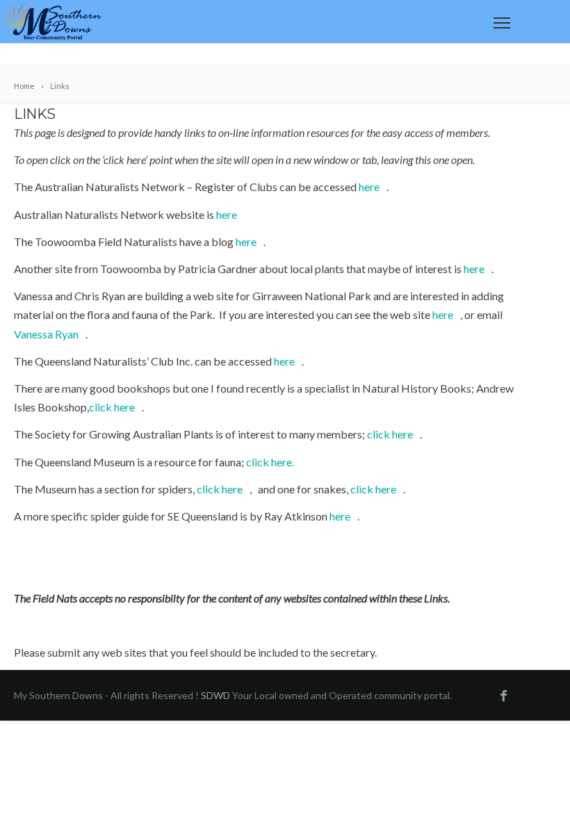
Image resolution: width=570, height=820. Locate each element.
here (369, 186)
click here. (270, 461)
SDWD (215, 695)
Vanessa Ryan (46, 334)
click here (112, 406)
